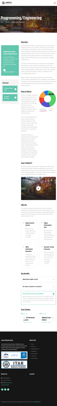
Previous (24, 318)
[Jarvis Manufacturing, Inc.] (7, 3)
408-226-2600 (5, 385)
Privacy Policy (34, 358)
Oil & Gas (30, 322)
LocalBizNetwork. (37, 401)
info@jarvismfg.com (7, 382)
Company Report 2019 (10, 89)
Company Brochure (10, 97)
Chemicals (25, 322)
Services (8, 22)
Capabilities (34, 351)
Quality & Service (35, 348)
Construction (44, 322)
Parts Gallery (34, 353)
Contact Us (33, 356)
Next (53, 318)
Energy (49, 322)
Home (2, 22)
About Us (33, 346)
